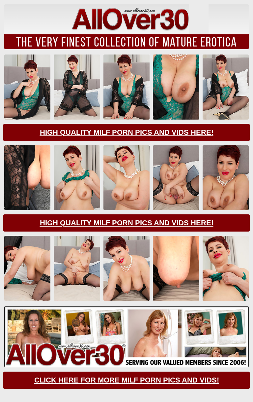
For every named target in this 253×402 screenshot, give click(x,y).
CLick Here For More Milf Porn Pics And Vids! (126, 380)
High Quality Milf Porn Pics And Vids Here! (126, 132)
